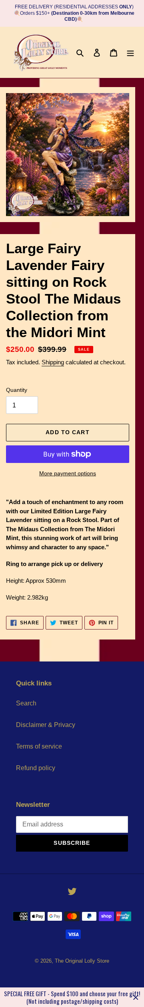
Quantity (16, 390)
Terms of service (39, 746)
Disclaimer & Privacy (45, 724)
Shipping (53, 362)
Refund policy (35, 768)
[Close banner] (135, 997)
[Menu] (130, 52)
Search (26, 703)
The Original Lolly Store (82, 961)
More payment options (67, 473)
